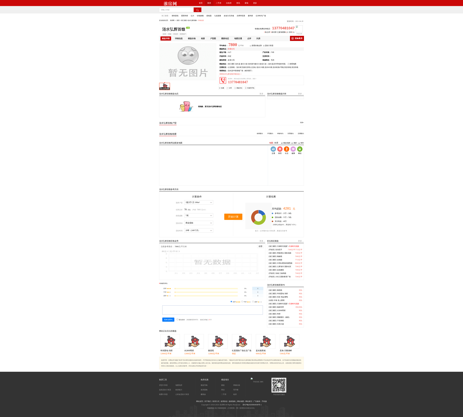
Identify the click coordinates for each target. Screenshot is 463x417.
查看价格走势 (257, 45)
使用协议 (224, 401)
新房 (209, 3)
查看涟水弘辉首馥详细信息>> (230, 74)
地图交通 (238, 38)
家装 (246, 3)
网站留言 (248, 401)
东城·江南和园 (280, 273)
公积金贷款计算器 (182, 394)
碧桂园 (208, 16)
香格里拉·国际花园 (284, 253)
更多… (262, 94)
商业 (223, 390)
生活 (286, 153)
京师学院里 (241, 16)
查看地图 (292, 64)
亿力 (192, 16)
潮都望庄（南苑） (284, 317)
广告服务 (257, 401)
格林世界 (280, 307)
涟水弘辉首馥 (173, 29)
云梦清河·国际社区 (284, 266)
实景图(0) (291, 133)
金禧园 (279, 260)
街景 (276, 143)
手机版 (264, 401)
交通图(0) (301, 133)
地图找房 (178, 385)
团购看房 (299, 38)
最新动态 (225, 38)
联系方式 (216, 401)
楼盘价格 (192, 38)
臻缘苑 (279, 256)
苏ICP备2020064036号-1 (252, 405)
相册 (203, 38)
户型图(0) (270, 133)
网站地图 (240, 401)
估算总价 (179, 210)
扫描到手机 (250, 88)
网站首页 (199, 401)
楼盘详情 (166, 38)
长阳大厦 (280, 324)
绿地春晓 (200, 16)
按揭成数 (179, 216)
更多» (302, 122)
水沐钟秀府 (281, 310)
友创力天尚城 (229, 16)
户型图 (213, 38)
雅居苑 (279, 290)
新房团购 (204, 390)
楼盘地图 (286, 143)
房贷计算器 (163, 385)
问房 (258, 38)
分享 (230, 88)
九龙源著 (217, 16)
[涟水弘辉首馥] (187, 61)
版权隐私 (232, 401)
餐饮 (300, 153)
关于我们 (207, 401)
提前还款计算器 (165, 390)
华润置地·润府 (282, 293)
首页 (201, 3)
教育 (280, 153)
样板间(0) (280, 133)
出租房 (229, 3)
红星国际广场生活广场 (241, 351)
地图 (271, 143)
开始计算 (233, 216)
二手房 (218, 3)
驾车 (302, 143)
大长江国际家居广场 (283, 277)
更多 (255, 3)
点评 (249, 38)
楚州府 (250, 16)
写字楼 (235, 390)
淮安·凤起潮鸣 (282, 297)
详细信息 (201, 20)
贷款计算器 (269, 45)
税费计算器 (163, 394)
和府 (278, 314)
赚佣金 (203, 394)
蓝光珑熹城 (261, 351)
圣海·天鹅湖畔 (286, 351)
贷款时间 (179, 231)
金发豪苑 (280, 270)
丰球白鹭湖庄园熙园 (284, 263)
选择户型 (179, 203)
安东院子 (278, 250)
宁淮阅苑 (280, 321)
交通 (273, 153)
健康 (293, 153)
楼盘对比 (239, 88)
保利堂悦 (175, 16)
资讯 (238, 3)
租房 (235, 394)
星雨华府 (184, 16)
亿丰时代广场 (261, 16)
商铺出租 (236, 385)
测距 (295, 143)
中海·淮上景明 (279, 300)
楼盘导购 (204, 385)
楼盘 (223, 385)
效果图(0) (260, 133)
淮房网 (172, 20)
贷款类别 (179, 223)
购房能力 (178, 390)
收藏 (222, 88)
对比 (300, 290)
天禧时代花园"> (288, 246)
